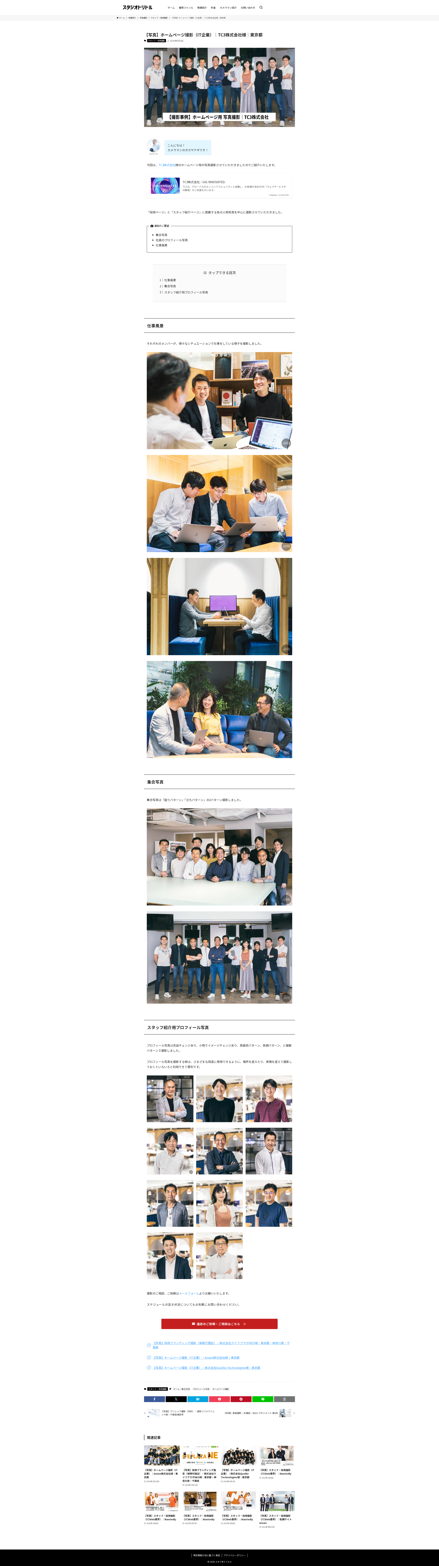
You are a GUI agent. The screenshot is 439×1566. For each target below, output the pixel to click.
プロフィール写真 (201, 1388)
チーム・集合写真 (181, 1388)
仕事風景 (170, 280)
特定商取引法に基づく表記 (206, 1555)
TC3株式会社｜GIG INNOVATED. (204, 182)
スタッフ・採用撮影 (156, 40)
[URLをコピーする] (284, 1399)
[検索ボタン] (261, 7)
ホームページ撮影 (220, 1388)
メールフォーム (189, 1293)
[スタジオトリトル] (138, 7)
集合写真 (170, 286)
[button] (154, 1399)
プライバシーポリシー (234, 1555)
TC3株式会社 (166, 165)
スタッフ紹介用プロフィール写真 (186, 292)
